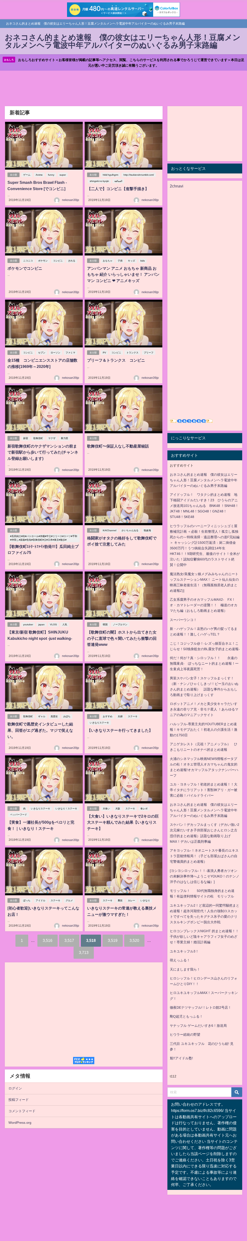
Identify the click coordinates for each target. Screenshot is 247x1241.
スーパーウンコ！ (183, 619)
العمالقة (118, 181)
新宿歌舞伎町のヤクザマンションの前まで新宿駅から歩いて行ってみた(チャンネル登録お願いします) (42, 452)
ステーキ (132, 716)
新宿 (25, 438)
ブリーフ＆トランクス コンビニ (116, 360)
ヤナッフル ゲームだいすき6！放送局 (198, 1025)
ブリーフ (148, 353)
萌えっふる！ (180, 960)
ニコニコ (28, 261)
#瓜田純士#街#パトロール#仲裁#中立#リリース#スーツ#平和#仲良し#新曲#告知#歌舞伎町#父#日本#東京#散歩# (43, 538)
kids (142, 261)
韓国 (105, 624)
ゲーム (26, 175)
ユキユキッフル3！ (184, 951)
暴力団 (64, 438)
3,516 (47, 940)
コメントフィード (21, 1111)
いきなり (145, 900)
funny (51, 175)
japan (41, 624)
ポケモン (43, 261)
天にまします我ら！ (185, 969)
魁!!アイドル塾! (181, 1058)
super (63, 175)
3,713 (84, 952)
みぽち (66, 716)
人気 (64, 624)
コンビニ (58, 261)
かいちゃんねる (130, 530)
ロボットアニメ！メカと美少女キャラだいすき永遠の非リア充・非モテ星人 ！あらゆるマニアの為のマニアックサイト (204, 709)
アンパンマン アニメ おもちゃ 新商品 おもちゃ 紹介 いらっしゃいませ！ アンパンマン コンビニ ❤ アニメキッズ (123, 274)
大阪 (117, 808)
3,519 (112, 940)
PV (104, 353)
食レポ (144, 808)
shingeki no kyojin (99, 181)
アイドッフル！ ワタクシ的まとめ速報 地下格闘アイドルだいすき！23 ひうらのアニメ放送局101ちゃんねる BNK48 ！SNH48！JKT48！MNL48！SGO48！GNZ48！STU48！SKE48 (204, 505)
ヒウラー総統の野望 (185, 1034)
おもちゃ (107, 261)
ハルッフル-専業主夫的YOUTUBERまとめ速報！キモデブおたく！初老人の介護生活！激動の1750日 (203, 729)
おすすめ (107, 716)
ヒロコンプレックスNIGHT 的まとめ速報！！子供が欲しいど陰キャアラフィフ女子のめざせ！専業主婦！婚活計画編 (204, 936)
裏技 (120, 900)
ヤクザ (51, 438)
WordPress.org (19, 1122)
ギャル (41, 716)
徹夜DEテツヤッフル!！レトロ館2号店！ (200, 1007)
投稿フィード (18, 1099)
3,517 (69, 940)
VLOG (53, 624)
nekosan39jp (70, 200)
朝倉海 (147, 530)
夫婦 (120, 716)
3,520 (134, 940)
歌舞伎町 (38, 438)
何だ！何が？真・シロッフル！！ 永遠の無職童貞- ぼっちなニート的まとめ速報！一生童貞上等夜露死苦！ (204, 663)
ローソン (55, 353)
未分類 (13, 175)
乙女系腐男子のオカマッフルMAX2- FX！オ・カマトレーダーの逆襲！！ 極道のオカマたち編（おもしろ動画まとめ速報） (203, 605)
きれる (71, 261)
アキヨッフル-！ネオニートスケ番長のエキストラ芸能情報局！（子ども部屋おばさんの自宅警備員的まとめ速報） (204, 856)
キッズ (131, 261)
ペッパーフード (18, 815)
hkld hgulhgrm (110, 175)
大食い (106, 808)
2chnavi (176, 186)
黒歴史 (54, 716)
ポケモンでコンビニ (24, 268)
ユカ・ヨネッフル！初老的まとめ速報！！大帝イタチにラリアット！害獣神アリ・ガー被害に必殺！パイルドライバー (203, 790)
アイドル (40, 900)
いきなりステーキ (99, 723)
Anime (39, 175)
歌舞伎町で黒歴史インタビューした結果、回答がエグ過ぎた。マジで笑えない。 (40, 730)
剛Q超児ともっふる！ (186, 1016)
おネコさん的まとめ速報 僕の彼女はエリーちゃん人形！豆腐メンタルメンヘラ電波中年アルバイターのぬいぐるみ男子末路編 (203, 480)
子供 (120, 261)
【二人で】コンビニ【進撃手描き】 (118, 189)
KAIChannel (109, 530)
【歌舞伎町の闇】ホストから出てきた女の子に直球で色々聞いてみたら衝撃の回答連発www (122, 638)
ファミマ (70, 353)
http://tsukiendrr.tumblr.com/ (139, 175)
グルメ (69, 900)
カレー (131, 900)
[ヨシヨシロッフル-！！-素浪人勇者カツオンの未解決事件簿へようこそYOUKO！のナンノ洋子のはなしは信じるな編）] (204, 876)
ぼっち (26, 900)
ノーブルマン (120, 624)
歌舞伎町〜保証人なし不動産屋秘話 (118, 446)
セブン (41, 353)
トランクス (132, 353)
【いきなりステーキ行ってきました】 (120, 730)
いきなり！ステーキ (66, 808)
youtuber (28, 624)
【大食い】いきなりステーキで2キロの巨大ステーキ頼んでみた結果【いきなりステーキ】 (123, 822)
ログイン (15, 1088)
